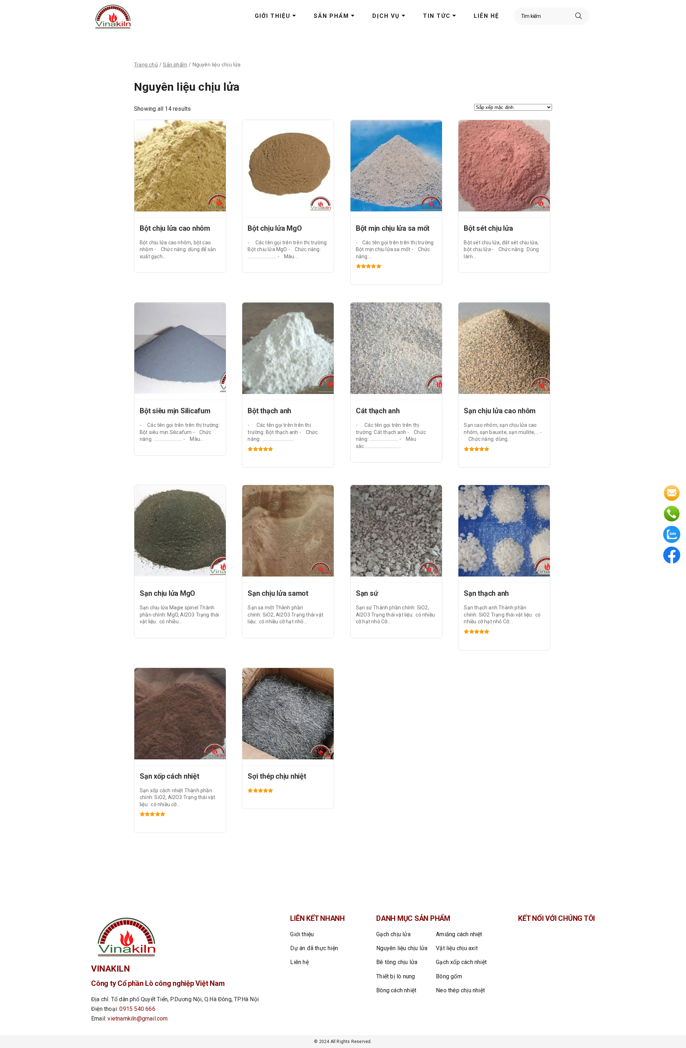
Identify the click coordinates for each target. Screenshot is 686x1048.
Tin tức (437, 16)
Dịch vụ (386, 16)
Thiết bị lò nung (395, 976)
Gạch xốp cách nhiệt (461, 962)
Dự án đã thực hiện (314, 948)
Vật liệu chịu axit (457, 948)
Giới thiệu (272, 16)
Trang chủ (146, 64)
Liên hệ (486, 16)
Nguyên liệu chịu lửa (401, 948)
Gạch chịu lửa (393, 934)
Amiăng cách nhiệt (459, 934)
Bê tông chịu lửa (396, 962)
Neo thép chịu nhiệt (460, 990)
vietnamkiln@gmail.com (138, 1018)
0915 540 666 (137, 1008)
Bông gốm (449, 976)
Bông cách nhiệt (396, 990)
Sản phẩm (331, 16)
